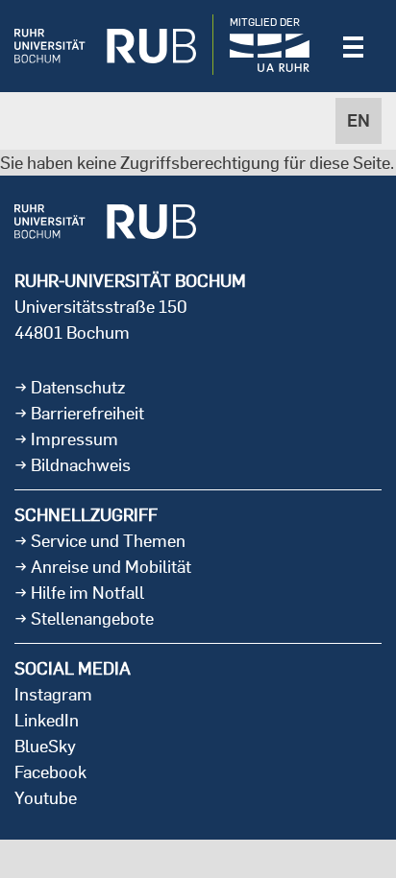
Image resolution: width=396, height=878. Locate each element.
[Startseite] (105, 46)
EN (358, 120)
